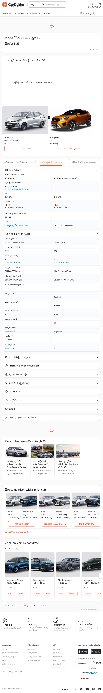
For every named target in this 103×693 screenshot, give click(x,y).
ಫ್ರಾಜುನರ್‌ (62, 593)
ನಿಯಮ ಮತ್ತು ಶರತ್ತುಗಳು (9, 657)
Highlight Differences (44, 82)
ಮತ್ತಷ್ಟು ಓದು (93, 49)
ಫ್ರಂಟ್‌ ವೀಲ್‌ (9, 348)
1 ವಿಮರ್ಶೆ (63, 207)
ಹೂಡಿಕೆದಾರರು (6, 668)
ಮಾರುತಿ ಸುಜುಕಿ (28, 512)
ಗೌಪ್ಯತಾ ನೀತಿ (5, 660)
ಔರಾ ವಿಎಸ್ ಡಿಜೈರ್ (22, 524)
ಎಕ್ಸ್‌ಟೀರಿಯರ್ (22, 162)
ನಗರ (99, 593)
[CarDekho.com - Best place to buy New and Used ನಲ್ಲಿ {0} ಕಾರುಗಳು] (13, 4)
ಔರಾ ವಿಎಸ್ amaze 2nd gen (54, 524)
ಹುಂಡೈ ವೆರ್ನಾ (88, 580)
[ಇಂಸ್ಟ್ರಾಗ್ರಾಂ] (93, 689)
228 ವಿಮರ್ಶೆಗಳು (17, 207)
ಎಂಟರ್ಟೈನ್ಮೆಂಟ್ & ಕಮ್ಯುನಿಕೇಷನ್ (51, 162)
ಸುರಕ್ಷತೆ (33, 162)
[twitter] (81, 689)
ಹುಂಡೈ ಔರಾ (8, 137)
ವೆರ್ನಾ (47, 593)
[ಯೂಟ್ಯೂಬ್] (87, 689)
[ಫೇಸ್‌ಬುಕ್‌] (75, 689)
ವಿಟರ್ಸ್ (37, 593)
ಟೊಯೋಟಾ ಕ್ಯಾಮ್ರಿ (65, 580)
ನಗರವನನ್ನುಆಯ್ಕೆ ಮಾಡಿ (90, 13)
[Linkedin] (99, 689)
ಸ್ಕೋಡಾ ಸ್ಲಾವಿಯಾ (39, 580)
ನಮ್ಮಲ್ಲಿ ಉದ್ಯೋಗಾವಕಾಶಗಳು (10, 653)
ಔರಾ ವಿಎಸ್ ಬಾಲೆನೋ (87, 524)
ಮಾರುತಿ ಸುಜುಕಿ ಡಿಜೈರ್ (15, 580)
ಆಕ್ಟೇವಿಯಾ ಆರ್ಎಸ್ (74, 593)
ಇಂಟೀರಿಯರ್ (8, 162)
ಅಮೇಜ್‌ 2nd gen (62, 514)
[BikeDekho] (82, 663)
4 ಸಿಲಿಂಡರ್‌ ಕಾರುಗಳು (12, 262)
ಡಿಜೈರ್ (25, 514)
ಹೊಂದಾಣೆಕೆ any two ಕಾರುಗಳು (15, 532)
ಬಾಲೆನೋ (92, 514)
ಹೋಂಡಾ (59, 512)
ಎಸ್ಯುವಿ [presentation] (16, 548)
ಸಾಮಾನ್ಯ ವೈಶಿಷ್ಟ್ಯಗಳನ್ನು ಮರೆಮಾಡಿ (20, 82)
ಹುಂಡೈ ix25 (54, 137)
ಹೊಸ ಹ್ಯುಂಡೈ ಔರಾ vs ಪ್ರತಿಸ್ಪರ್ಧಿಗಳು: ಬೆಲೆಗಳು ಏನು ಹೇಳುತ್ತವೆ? (68, 464)
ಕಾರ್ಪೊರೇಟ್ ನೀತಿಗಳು (8, 664)
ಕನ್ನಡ (91, 4)
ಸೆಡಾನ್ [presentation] (7, 548)
